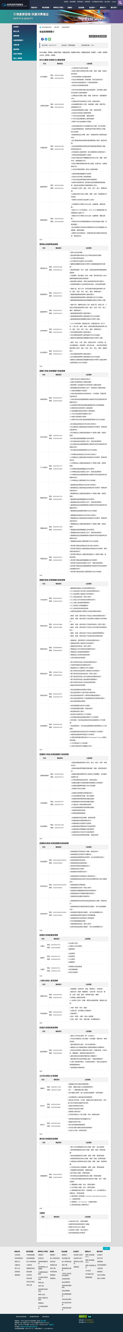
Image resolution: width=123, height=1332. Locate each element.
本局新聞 (17, 1255)
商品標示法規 (78, 1258)
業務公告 (17, 1261)
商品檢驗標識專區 (66, 1295)
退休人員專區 (17, 58)
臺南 (30, 1326)
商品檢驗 (81, 7)
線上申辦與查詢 (31, 1261)
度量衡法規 (53, 1265)
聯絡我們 (51, 1324)
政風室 (105, 52)
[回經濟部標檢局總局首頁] (15, 5)
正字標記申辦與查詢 (43, 1278)
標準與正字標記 (58, 7)
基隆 (22, 1326)
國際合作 (103, 7)
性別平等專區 (17, 54)
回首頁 (66, 1)
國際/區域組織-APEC (90, 1261)
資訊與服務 (45, 7)
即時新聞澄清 (19, 1258)
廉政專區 (16, 49)
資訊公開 (29, 1285)
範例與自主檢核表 (78, 1262)
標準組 (50, 52)
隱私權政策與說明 (34, 1316)
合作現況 (88, 1270)
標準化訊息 (41, 1294)
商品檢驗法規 (66, 1258)
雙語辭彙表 (88, 1277)
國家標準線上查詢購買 (43, 1268)
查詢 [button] (120, 2)
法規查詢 (29, 1265)
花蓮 (36, 1326)
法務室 (53, 55)
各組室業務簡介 (18, 40)
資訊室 (47, 55)
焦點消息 (34, 7)
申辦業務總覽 (30, 1255)
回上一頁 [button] (94, 36)
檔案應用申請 (30, 1268)
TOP (40, 239)
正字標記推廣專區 (43, 1307)
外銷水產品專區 (66, 1299)
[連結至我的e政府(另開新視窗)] (90, 1317)
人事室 (99, 52)
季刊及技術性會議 (66, 1303)
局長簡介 (16, 27)
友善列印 (103, 36)
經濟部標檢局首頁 (47, 27)
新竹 (24, 1326)
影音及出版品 (30, 1281)
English (114, 1)
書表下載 (41, 1286)
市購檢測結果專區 (66, 1309)
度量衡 (70, 7)
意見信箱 (80, 1)
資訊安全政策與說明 (21, 1316)
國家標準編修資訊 (43, 1262)
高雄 (33, 1326)
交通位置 (16, 45)
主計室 (41, 55)
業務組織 (16, 36)
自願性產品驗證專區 (66, 1286)
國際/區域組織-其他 (90, 1266)
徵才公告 (17, 1268)
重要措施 (17, 1275)
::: (1, 2)
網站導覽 (72, 1)
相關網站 (41, 1303)
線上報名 (107, 1)
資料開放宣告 (45, 1316)
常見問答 (87, 1)
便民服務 (29, 1271)
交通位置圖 (43, 1321)
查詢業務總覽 (30, 1258)
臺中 (27, 1326)
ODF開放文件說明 (97, 1)
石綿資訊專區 (66, 1279)
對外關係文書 (89, 1274)
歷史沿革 (16, 31)
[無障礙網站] (83, 1316)
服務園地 (52, 1275)
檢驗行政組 (57, 52)
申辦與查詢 (53, 1271)
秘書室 (93, 52)
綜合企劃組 (43, 52)
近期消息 (41, 1258)
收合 (106, 1248)
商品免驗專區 (66, 1282)
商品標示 (92, 7)
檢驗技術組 (66, 52)
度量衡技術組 (85, 52)
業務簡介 (41, 1255)
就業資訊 (17, 1271)
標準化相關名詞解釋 (43, 1298)
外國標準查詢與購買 (43, 1273)
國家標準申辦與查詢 (43, 1290)
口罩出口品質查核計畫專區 (66, 1274)
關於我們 (114, 7)
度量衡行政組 (75, 52)
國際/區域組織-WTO (90, 1256)
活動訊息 (17, 1265)
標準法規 (41, 1282)
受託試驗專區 (66, 1290)
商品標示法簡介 (78, 1255)
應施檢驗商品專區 (66, 1269)
